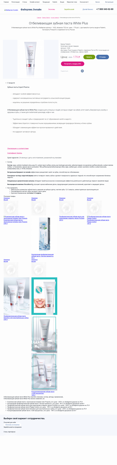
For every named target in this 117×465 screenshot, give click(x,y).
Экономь (51, 9)
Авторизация (109, 2)
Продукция (46, 2)
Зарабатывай (69, 9)
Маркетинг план (72, 2)
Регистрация (16, 2)
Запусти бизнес (10, 434)
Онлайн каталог (35, 2)
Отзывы (102, 57)
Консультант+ (84, 2)
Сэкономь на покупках (12, 425)
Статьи (24, 2)
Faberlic (55, 2)
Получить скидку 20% (72, 64)
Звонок (97, 2)
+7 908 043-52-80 (104, 9)
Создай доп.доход (11, 429)
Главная (6, 2)
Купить (89, 57)
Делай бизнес (88, 9)
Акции (62, 2)
